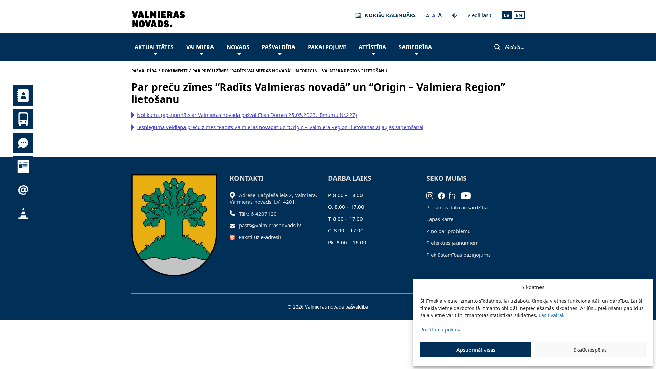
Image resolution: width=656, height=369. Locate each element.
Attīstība (372, 47)
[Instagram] (432, 195)
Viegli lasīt (479, 15)
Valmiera (200, 47)
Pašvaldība (278, 47)
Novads (238, 47)
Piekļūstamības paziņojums (458, 254)
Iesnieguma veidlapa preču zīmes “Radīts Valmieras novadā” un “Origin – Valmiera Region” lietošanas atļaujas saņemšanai (280, 127)
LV (507, 15)
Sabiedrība (415, 47)
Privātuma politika (441, 329)
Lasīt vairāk (551, 315)
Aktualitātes (154, 47)
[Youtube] (468, 195)
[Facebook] (444, 195)
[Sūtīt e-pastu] (234, 225)
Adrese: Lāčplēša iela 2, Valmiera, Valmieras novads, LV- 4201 (273, 198)
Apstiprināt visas (475, 349)
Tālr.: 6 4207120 (258, 213)
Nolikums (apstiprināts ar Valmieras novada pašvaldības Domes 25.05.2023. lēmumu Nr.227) (247, 114)
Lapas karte (439, 219)
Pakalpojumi (327, 47)
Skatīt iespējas (590, 349)
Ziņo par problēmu (448, 231)
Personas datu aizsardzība (457, 207)
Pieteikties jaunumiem (452, 242)
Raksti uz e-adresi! (259, 237)
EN (519, 15)
